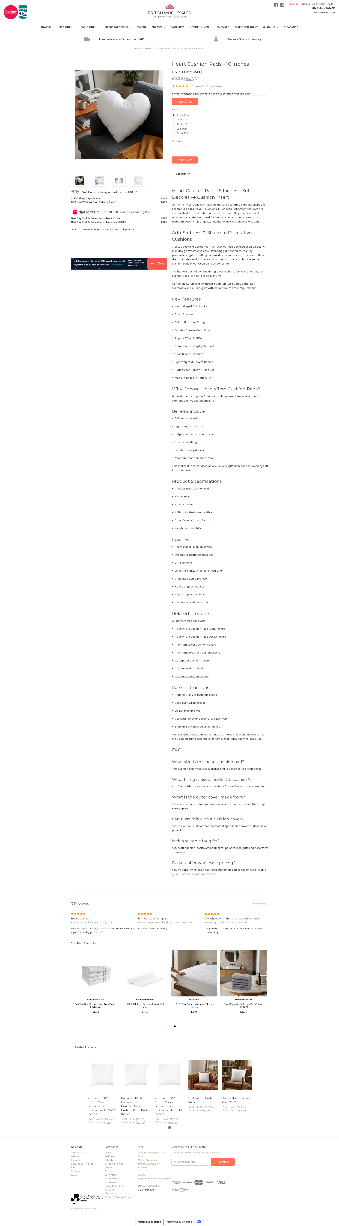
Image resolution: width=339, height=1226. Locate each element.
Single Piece (183, 115)
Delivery (75, 1156)
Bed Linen (66, 27)
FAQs (74, 1174)
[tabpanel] (102, 1090)
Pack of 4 (182, 119)
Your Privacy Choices (179, 1221)
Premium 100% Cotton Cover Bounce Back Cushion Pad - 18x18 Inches (168, 1106)
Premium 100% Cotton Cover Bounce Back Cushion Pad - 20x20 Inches (102, 1106)
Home (137, 48)
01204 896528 (146, 1189)
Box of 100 (182, 133)
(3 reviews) (197, 86)
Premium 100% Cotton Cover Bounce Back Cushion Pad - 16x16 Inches (134, 1106)
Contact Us (77, 1152)
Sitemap (76, 1171)
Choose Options (102, 1074)
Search (293, 4)
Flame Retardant (246, 27)
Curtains (269, 27)
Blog (73, 1167)
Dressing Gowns (117, 27)
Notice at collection (149, 1221)
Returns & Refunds (82, 1163)
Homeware (222, 27)
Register (319, 4)
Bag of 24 (182, 128)
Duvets (141, 27)
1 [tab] (169, 1127)
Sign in (306, 4)
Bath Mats (177, 27)
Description (183, 173)
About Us (76, 1160)
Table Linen (89, 27)
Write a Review (214, 86)
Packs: (175, 109)
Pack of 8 (182, 124)
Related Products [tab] (85, 1047)
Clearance (291, 27)
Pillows (157, 27)
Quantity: (177, 141)
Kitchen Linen (199, 27)
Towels (46, 27)
